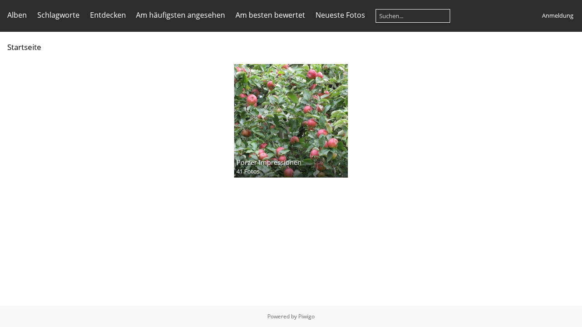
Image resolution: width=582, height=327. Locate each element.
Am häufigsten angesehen (180, 15)
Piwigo (306, 316)
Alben (17, 15)
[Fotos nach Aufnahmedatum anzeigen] (571, 46)
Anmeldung (557, 15)
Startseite (24, 47)
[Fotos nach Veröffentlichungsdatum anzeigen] (556, 46)
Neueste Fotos (340, 15)
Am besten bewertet (270, 15)
